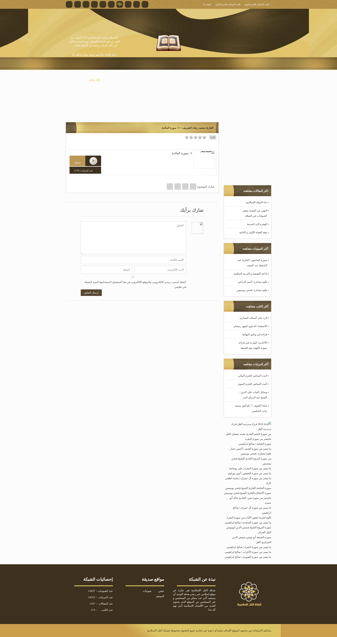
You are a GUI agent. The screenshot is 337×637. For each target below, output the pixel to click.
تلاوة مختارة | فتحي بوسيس (252, 290)
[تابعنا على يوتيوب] (103, 4)
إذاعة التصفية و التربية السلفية (250, 273)
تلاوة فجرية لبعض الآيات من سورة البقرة (249, 517)
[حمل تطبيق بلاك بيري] (119, 4)
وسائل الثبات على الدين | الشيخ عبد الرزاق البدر (253, 395)
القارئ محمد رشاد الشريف (197, 127)
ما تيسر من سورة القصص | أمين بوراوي (249, 473)
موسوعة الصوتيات (240, 103)
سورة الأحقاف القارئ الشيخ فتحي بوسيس (247, 493)
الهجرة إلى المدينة (257, 224)
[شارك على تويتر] (185, 186)
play (93, 161)
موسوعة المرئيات (212, 103)
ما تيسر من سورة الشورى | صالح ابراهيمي (247, 557)
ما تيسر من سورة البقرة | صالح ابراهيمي (248, 547)
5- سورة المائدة (182, 153)
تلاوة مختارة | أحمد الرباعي (252, 281)
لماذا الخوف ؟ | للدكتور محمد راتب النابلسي (251, 408)
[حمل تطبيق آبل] (111, 4)
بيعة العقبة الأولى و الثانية (253, 232)
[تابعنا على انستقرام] (94, 4)
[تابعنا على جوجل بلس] (86, 4)
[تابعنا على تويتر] (77, 4)
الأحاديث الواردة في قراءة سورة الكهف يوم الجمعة (253, 345)
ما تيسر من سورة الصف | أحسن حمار (250, 448)
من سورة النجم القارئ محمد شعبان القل (248, 434)
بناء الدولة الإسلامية (256, 202)
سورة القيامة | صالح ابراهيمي (255, 443)
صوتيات (147, 591)
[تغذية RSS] (145, 4)
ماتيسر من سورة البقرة (258, 438)
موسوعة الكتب (186, 103)
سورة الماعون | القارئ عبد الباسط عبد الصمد (252, 263)
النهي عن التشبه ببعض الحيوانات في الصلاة (255, 213)
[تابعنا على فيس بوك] (69, 4)
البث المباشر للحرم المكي (252, 375)
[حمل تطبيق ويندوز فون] (136, 4)
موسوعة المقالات (160, 103)
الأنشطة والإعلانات (133, 103)
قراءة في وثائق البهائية (254, 334)
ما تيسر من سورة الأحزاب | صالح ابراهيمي (248, 552)
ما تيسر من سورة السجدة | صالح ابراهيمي (248, 522)
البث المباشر (107, 103)
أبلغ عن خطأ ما (228, 116)
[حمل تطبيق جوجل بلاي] (128, 4)
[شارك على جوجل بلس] (177, 186)
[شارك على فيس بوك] (193, 186)
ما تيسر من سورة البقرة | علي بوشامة (250, 468)
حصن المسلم (160, 594)
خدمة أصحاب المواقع (256, 116)
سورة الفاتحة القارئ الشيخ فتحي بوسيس (248, 488)
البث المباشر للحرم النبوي (252, 384)
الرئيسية (263, 103)
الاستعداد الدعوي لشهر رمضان (250, 326)
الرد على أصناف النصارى (253, 317)
